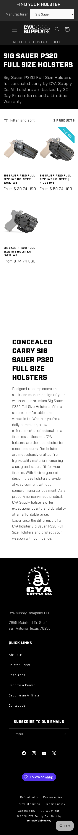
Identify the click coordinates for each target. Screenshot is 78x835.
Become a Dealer (22, 685)
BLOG (57, 42)
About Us (16, 654)
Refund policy (29, 796)
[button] (15, 29)
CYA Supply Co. (39, 816)
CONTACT (41, 42)
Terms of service (28, 803)
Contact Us (17, 705)
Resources (17, 675)
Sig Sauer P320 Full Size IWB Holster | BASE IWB (19, 179)
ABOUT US (21, 42)
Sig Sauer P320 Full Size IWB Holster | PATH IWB (19, 251)
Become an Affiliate (24, 695)
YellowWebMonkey (39, 820)
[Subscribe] (64, 734)
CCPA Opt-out (50, 810)
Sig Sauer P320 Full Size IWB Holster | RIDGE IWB (55, 179)
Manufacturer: (17, 14)
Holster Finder (20, 664)
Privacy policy (52, 796)
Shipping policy (54, 803)
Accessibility (27, 810)
